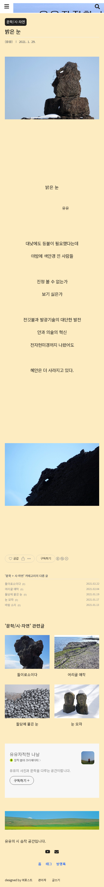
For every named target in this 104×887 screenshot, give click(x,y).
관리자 (42, 880)
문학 (8, 576)
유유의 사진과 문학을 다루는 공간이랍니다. (40, 770)
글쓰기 (56, 880)
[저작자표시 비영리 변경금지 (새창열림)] (61, 559)
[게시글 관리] (29, 558)
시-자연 (19, 576)
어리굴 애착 (12, 589)
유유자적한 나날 (25, 754)
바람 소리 (10, 605)
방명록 (61, 863)
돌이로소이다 (13, 584)
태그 (49, 863)
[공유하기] (23, 558)
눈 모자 (9, 599)
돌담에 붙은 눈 (13, 594)
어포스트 (27, 880)
